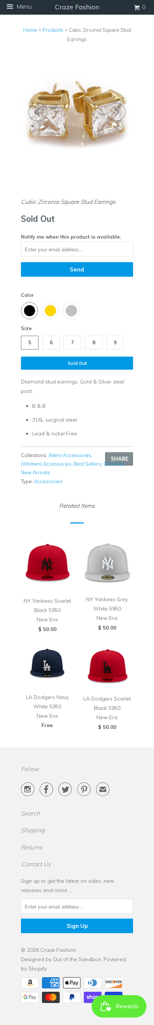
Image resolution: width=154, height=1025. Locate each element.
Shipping (33, 830)
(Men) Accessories (70, 455)
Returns (31, 847)
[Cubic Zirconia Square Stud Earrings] (77, 111)
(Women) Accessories (46, 464)
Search (30, 813)
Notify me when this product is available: (71, 237)
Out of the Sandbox (77, 959)
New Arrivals (35, 472)
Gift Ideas (114, 464)
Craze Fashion (58, 950)
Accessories (48, 481)
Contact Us (36, 864)
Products (53, 30)
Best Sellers (87, 464)
